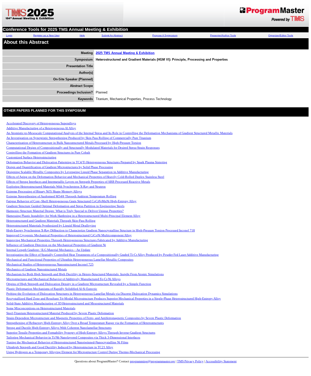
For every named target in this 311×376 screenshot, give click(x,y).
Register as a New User (46, 35)
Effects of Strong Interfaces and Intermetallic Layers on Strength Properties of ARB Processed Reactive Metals (78, 181)
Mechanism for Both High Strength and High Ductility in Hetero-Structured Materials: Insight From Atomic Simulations (85, 274)
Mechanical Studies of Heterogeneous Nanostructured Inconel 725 (50, 264)
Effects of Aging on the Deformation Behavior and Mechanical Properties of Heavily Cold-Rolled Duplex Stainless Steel (85, 177)
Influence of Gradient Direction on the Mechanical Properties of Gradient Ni (56, 245)
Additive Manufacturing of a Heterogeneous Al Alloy (41, 128)
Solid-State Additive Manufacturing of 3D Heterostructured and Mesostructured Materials (65, 303)
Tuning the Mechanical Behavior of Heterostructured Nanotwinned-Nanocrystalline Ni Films (67, 342)
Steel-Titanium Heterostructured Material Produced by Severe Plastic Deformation (60, 313)
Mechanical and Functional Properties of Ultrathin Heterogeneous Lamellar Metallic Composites (69, 259)
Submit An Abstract (112, 35)
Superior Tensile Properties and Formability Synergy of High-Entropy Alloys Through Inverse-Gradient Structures (80, 332)
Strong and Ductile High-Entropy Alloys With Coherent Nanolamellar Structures (59, 328)
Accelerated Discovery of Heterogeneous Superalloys (41, 123)
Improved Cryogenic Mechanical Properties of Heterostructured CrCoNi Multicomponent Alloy (69, 235)
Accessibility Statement (221, 361)
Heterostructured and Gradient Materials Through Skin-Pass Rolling (50, 220)
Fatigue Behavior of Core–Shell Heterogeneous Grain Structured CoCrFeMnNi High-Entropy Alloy (71, 201)
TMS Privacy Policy (190, 361)
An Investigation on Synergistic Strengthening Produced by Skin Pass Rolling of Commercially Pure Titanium (78, 138)
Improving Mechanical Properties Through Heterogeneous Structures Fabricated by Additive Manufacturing (77, 240)
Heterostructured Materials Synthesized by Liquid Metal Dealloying (51, 225)
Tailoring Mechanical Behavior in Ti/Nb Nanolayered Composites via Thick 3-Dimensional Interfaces (73, 337)
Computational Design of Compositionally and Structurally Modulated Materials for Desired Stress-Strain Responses (83, 147)
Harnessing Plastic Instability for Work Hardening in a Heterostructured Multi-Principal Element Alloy (73, 216)
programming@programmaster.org (152, 361)
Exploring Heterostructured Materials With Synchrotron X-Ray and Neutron (56, 186)
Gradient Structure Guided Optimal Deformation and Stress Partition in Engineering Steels (65, 206)
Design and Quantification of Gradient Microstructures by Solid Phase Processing (59, 167)
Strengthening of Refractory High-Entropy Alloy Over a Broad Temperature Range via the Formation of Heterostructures (85, 323)
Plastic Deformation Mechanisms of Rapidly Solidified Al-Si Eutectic (51, 289)
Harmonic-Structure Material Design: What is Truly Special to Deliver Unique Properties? (65, 211)
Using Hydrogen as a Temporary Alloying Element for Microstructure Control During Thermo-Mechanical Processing (83, 352)
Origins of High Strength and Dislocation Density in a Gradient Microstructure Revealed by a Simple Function (78, 284)
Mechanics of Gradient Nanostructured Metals (36, 269)
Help (82, 35)
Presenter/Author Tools (223, 35)
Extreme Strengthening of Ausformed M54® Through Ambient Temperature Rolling (61, 196)
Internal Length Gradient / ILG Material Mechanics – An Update (48, 250)
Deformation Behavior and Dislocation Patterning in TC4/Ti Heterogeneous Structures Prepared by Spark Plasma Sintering (86, 162)
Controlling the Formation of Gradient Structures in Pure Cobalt (48, 152)
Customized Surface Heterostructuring (31, 157)
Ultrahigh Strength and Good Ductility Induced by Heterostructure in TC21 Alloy (59, 347)
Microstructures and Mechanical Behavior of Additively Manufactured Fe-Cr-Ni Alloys (63, 279)
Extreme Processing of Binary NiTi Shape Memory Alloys (44, 191)
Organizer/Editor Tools (280, 35)
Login (9, 35)
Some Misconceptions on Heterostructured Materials (40, 308)
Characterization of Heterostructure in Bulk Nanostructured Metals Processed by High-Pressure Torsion (73, 143)
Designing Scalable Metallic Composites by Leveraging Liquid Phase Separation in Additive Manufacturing (77, 172)
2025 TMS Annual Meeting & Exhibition (125, 53)
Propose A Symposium (164, 35)
